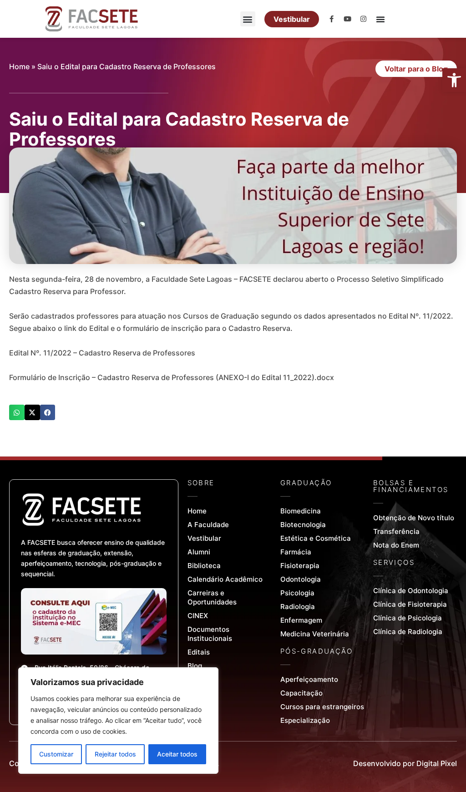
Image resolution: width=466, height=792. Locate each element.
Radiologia (297, 606)
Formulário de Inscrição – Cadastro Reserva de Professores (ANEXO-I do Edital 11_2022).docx (171, 377)
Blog (194, 665)
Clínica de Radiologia (407, 631)
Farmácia (295, 552)
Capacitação (301, 693)
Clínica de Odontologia (410, 590)
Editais (198, 652)
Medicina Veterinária (314, 634)
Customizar (56, 754)
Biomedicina (300, 511)
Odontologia (300, 579)
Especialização (305, 720)
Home (19, 66)
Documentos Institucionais (209, 634)
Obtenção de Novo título (413, 517)
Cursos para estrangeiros (322, 706)
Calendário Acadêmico (225, 579)
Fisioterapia (299, 565)
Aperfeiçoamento (309, 679)
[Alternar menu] (380, 19)
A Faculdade (208, 524)
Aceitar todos (177, 754)
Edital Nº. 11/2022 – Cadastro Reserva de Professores (102, 352)
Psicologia (297, 593)
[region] (118, 720)
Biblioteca (204, 565)
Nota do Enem (396, 545)
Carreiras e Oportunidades (212, 597)
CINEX (197, 615)
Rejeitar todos (115, 754)
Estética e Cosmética (315, 538)
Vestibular (204, 538)
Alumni (198, 552)
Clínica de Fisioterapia (410, 604)
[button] (454, 80)
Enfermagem (301, 620)
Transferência (396, 531)
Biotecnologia (303, 524)
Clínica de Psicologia (407, 618)
